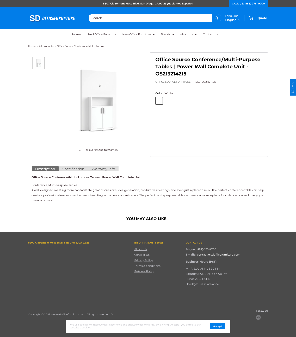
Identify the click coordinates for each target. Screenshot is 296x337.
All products (46, 46)
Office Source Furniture (172, 81)
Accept (217, 326)
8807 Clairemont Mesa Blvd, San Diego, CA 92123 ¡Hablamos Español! (148, 3)
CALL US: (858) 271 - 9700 (248, 3)
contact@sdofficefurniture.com (218, 254)
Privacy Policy (143, 260)
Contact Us (210, 34)
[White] (159, 101)
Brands (165, 34)
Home (76, 34)
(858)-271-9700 (206, 249)
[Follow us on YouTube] (258, 317)
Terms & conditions (147, 266)
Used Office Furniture (101, 34)
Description (45, 169)
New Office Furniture (136, 34)
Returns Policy (144, 271)
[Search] (216, 18)
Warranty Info (103, 169)
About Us (186, 34)
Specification (73, 169)
